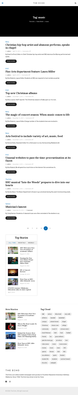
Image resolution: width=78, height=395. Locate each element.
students (54, 359)
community (45, 329)
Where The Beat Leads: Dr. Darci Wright (27, 325)
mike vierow (45, 344)
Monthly (22, 242)
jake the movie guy (47, 340)
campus (44, 321)
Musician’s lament (15, 206)
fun (51, 336)
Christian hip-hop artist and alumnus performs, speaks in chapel (37, 46)
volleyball (53, 363)
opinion (44, 351)
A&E (43, 314)
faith (55, 333)
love (66, 340)
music (51, 348)
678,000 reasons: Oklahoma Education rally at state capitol (19, 289)
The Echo (39, 3)
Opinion (7, 204)
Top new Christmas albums (21, 93)
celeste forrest (54, 321)
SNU (64, 351)
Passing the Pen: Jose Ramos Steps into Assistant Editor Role (26, 260)
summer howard (65, 359)
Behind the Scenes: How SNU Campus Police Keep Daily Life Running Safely (27, 334)
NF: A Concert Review (25, 271)
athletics (44, 318)
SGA (58, 351)
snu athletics (45, 355)
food (61, 333)
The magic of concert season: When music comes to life (37, 114)
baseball (53, 318)
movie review (63, 344)
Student (62, 355)
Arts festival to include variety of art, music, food (34, 136)
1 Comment (29, 210)
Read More (11, 61)
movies (44, 348)
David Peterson (46, 333)
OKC (64, 348)
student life (45, 359)
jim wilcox (59, 340)
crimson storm (64, 329)
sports (55, 355)
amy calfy (67, 314)
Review (52, 351)
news (58, 348)
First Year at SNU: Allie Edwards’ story (27, 280)
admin (9, 51)
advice (50, 314)
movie (54, 344)
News (7, 42)
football (68, 333)
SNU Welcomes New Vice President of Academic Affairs (27, 249)
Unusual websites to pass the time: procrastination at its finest (38, 159)
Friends (44, 336)
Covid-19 (54, 329)
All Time (12, 242)
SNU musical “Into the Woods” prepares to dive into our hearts (37, 184)
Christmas (45, 325)
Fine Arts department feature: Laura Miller (30, 71)
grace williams (59, 336)
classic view (54, 325)
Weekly (31, 242)
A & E (7, 68)
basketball (61, 318)
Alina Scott (58, 314)
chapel (64, 321)
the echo (44, 363)
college (64, 325)
